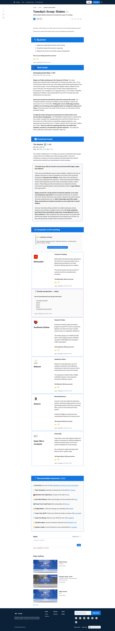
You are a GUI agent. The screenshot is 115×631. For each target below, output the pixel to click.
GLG (68, 495)
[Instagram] (96, 618)
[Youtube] (84, 618)
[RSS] (76, 622)
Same (38, 305)
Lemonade (77, 513)
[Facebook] (92, 618)
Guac (75, 499)
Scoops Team (39, 18)
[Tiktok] (88, 618)
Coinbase (74, 527)
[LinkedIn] (80, 618)
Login (89, 2)
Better (38, 307)
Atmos (67, 504)
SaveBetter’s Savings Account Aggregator (66, 485)
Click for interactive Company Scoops (57, 247)
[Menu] (102, 2)
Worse (38, 302)
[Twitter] (76, 618)
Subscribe (96, 2)
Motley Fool (72, 522)
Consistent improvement (44, 309)
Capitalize (71, 518)
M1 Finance (71, 490)
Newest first (75, 536)
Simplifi (71, 508)
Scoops (34, 7)
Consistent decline (42, 300)
